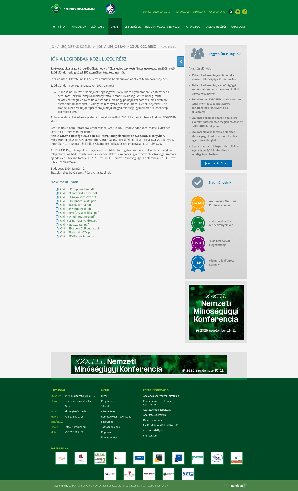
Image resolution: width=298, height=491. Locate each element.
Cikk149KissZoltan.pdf (74, 225)
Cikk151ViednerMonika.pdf (77, 217)
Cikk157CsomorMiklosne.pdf (78, 193)
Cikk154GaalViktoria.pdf (75, 205)
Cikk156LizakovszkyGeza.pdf (78, 197)
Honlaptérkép (109, 437)
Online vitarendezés (154, 420)
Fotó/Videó (192, 26)
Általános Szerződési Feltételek (161, 395)
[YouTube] (237, 11)
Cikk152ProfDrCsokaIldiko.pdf (79, 213)
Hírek (61, 26)
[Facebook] (244, 11)
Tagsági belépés (215, 26)
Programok (78, 26)
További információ (157, 485)
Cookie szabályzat (153, 430)
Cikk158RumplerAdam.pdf (77, 189)
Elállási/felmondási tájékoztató (160, 425)
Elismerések (108, 411)
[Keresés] (231, 11)
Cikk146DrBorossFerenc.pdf (78, 236)
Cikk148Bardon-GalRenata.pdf (79, 228)
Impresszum (150, 435)
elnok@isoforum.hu (76, 411)
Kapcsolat (238, 26)
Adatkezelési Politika (155, 414)
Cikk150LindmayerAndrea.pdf (79, 221)
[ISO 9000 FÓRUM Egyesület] (77, 8)
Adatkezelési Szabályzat (157, 409)
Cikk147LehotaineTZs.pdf (76, 232)
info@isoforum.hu (75, 427)
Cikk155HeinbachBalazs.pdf (78, 201)
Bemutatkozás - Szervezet (116, 416)
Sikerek (105, 406)
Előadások (98, 26)
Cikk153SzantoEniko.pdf (75, 209)
